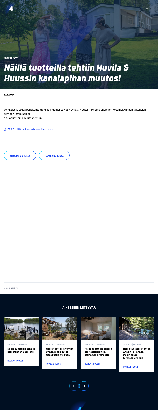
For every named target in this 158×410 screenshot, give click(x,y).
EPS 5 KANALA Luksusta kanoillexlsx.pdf (30, 129)
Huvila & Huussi (11, 288)
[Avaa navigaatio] (147, 9)
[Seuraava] (84, 386)
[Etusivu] (11, 8)
